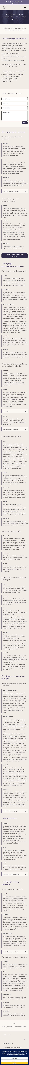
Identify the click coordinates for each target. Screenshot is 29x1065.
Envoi (24, 122)
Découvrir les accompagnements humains (14, 255)
